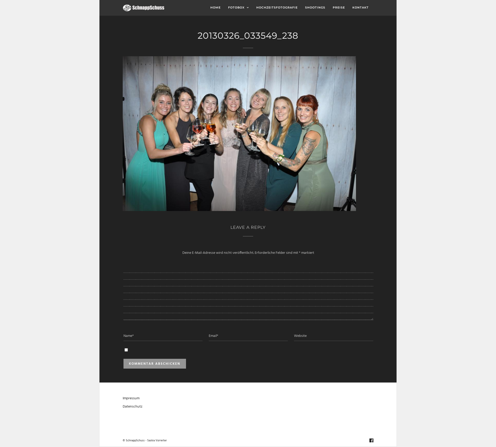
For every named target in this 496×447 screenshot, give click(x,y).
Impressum (131, 398)
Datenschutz (132, 407)
